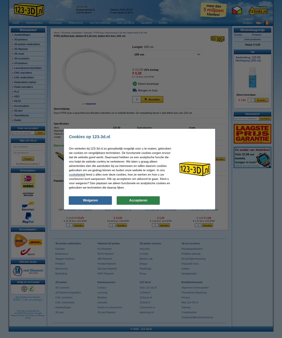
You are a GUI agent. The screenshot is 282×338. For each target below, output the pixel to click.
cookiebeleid (77, 174)
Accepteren (138, 200)
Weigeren (90, 200)
